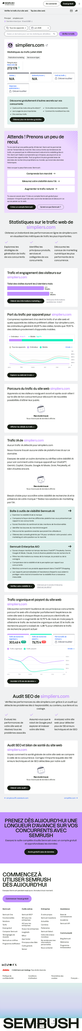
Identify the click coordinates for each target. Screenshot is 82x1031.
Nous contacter (47, 948)
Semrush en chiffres (10, 940)
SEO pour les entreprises (26, 919)
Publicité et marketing (16, 57)
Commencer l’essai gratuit (17, 899)
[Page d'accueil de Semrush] (8, 3)
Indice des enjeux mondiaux (47, 936)
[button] (71, 11)
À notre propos (46, 915)
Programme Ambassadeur (65, 946)
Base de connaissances (66, 916)
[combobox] (28, 34)
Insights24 (25, 932)
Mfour (24, 936)
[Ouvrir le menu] (79, 4)
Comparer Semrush (10, 931)
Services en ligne (33, 57)
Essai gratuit (68, 4)
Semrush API (65, 923)
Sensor (24, 949)
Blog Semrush (65, 939)
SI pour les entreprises (30, 929)
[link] (16, 10)
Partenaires (45, 928)
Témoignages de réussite (9, 936)
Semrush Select (47, 931)
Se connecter (51, 4)
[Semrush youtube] (10, 965)
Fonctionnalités (8, 918)
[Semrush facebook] (13, 965)
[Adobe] (6, 970)
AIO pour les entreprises (26, 925)
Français (74, 978)
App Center (26, 939)
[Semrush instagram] (5, 965)
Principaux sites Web (29, 942)
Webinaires (64, 942)
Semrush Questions (48, 918)
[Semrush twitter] (15, 965)
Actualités (45, 921)
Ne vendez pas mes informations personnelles (48, 942)
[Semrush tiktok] (8, 965)
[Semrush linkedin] (3, 965)
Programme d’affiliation (11, 944)
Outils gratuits (27, 946)
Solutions (6, 921)
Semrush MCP (27, 915)
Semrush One (8, 915)
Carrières (44, 925)
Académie (64, 920)
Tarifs (5, 925)
